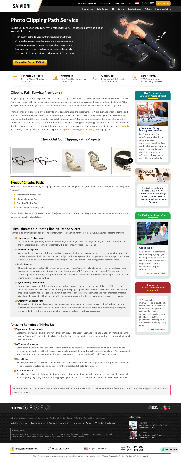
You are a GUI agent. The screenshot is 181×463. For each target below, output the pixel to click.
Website (148, 9)
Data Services (102, 9)
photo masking (87, 129)
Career (69, 418)
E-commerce (87, 9)
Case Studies (119, 3)
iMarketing (110, 423)
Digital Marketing (163, 9)
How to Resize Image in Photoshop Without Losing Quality (152, 436)
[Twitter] (36, 407)
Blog (129, 3)
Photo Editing (118, 9)
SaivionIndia (123, 126)
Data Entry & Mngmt (19, 423)
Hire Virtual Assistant (88, 3)
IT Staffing (78, 418)
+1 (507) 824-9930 (147, 3)
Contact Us (164, 3)
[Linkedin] (31, 407)
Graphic (89, 423)
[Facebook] (25, 407)
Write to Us (100, 418)
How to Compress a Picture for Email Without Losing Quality (153, 426)
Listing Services (38, 423)
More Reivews (158, 329)
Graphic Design (134, 9)
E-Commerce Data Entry (58, 423)
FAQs (62, 418)
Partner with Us (33, 418)
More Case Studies (156, 273)
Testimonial (54, 418)
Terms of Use (89, 418)
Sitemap (44, 418)
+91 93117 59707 (60, 448)
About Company (105, 3)
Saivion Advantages (18, 418)
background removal (69, 129)
